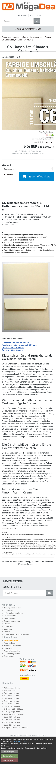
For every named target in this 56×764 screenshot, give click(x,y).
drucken (10, 174)
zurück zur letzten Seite (28, 28)
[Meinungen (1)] (46, 142)
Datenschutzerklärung (12, 621)
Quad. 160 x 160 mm (12, 719)
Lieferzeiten (8, 610)
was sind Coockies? (21, 741)
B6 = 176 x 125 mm (11, 695)
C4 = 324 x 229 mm (11, 698)
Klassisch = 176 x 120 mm (14, 714)
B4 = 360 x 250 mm (11, 693)
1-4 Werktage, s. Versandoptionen (32, 153)
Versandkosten (36, 151)
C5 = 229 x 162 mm (11, 701)
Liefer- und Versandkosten (13, 613)
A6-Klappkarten (9, 690)
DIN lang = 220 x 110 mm (13, 709)
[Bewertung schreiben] (51, 142)
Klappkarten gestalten (12, 651)
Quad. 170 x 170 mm (12, 722)
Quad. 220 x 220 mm (12, 725)
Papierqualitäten (10, 643)
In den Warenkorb (39, 176)
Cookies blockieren (9, 760)
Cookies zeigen (8, 751)
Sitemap (7, 623)
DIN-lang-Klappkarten (12, 711)
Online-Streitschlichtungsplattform (16, 634)
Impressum (8, 629)
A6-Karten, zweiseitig (12, 688)
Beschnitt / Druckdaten (12, 645)
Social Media (9, 656)
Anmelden (36, 15)
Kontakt (23, 15)
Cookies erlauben (9, 756)
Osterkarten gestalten (12, 653)
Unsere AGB (8, 626)
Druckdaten (8, 648)
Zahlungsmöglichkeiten (12, 608)
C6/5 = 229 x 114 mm (12, 706)
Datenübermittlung (10, 615)
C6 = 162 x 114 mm (11, 703)
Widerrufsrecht (9, 618)
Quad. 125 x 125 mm (12, 717)
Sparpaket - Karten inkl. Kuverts (16, 727)
